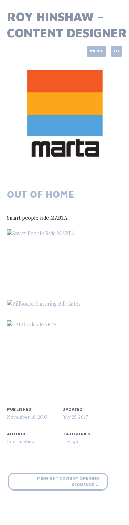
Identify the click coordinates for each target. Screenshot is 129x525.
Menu (96, 50)
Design (70, 441)
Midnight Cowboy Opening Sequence (68, 481)
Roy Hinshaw (21, 441)
